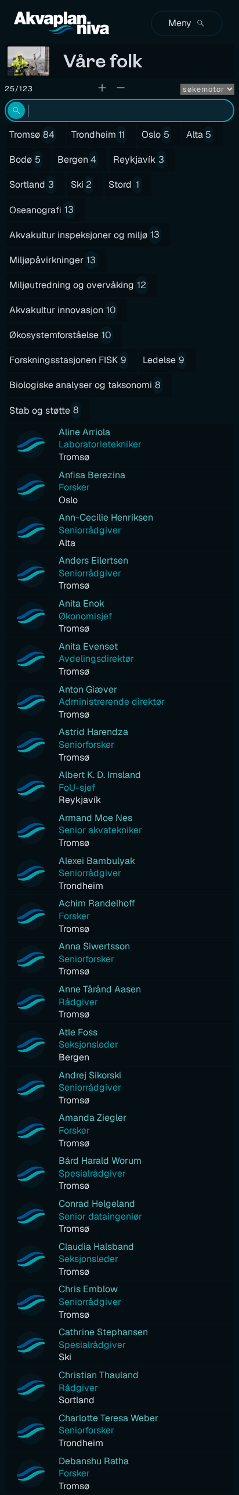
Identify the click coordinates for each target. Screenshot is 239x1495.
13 (69, 209)
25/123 (19, 89)
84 (49, 134)
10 (111, 310)
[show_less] (121, 88)
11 (121, 134)
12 (141, 285)
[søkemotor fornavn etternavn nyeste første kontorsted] (207, 89)
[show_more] (102, 88)
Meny (179, 23)
